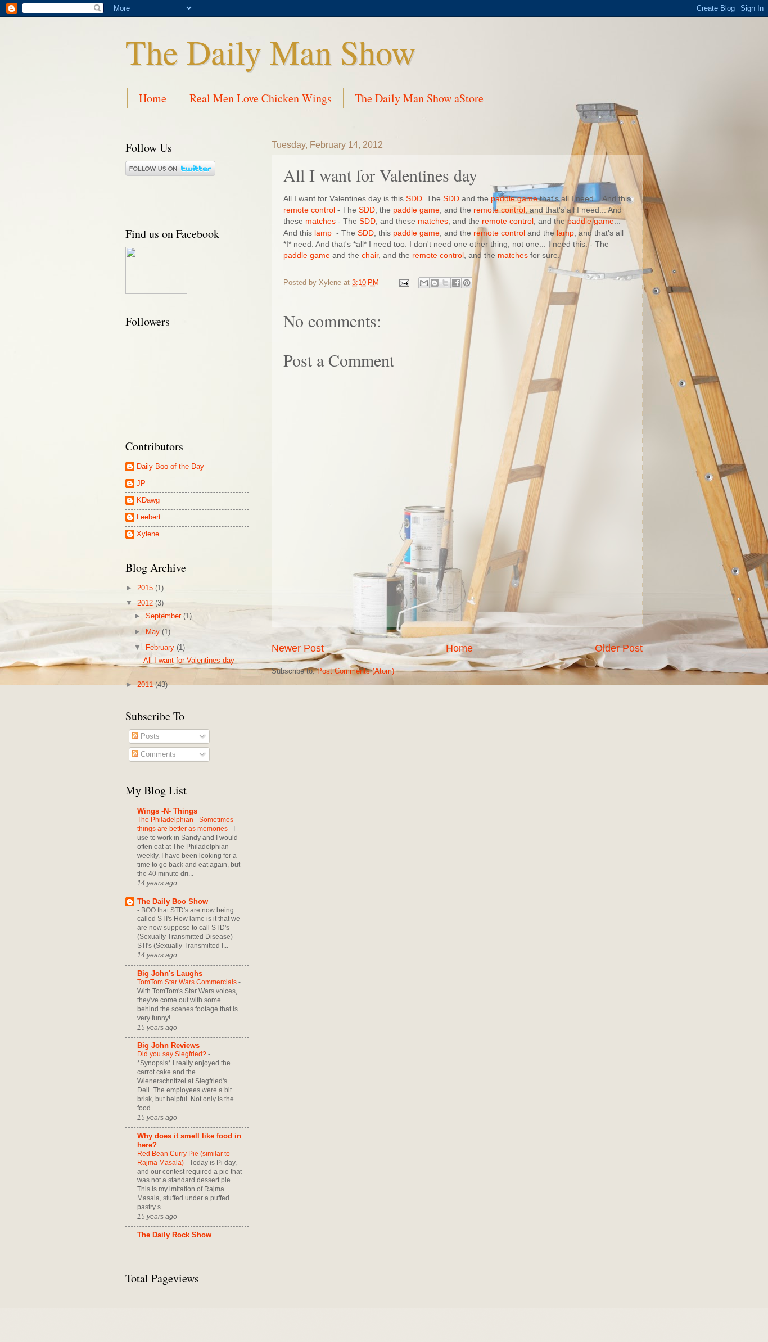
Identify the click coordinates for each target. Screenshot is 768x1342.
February (161, 647)
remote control (309, 210)
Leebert (149, 517)
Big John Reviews (168, 1045)
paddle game (514, 199)
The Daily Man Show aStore (419, 98)
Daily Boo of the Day (170, 466)
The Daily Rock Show (174, 1235)
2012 (146, 603)
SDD (414, 199)
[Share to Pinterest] (466, 282)
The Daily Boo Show (172, 901)
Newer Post (298, 648)
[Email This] (424, 282)
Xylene (148, 534)
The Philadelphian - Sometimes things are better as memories (185, 824)
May (154, 631)
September (164, 616)
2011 (146, 684)
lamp (323, 233)
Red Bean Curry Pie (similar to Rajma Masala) (183, 1158)
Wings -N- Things (167, 811)
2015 (146, 588)
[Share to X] (445, 282)
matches (320, 221)
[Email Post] (404, 282)
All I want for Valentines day (188, 660)
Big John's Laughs (169, 973)
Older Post (619, 648)
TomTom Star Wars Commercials (187, 982)
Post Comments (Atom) (355, 671)
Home (152, 98)
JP (141, 483)
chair (370, 255)
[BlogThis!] (434, 282)
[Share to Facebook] (456, 282)
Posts (149, 736)
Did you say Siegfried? (172, 1054)
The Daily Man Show (270, 51)
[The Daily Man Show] (156, 291)
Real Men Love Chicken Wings (260, 98)
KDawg (148, 500)
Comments (157, 754)
